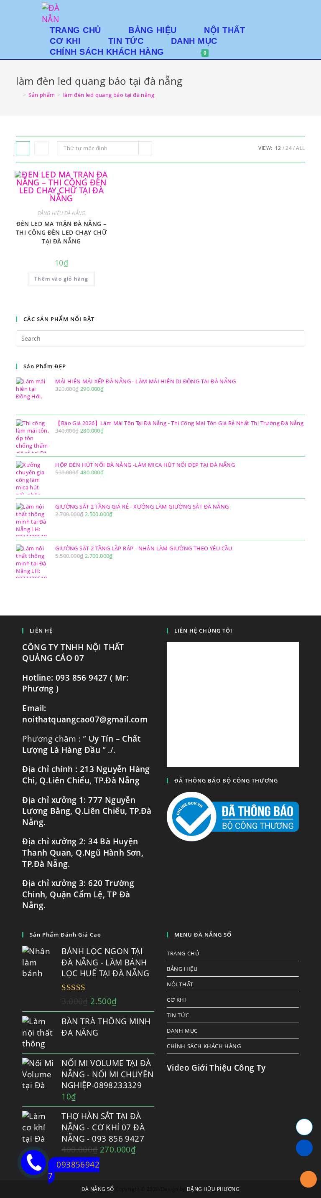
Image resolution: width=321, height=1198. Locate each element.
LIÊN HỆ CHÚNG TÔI (203, 630)
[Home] (18, 95)
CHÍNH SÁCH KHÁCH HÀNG (204, 1046)
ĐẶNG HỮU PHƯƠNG (213, 1189)
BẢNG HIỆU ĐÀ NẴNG (61, 213)
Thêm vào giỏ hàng (61, 278)
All (300, 148)
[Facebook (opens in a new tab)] (276, 8)
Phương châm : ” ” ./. (81, 744)
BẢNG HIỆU (182, 969)
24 (288, 148)
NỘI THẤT (180, 984)
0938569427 (73, 1170)
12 (278, 148)
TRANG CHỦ (183, 953)
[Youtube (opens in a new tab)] (289, 8)
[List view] (41, 148)
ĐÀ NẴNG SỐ (98, 1189)
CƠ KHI (176, 999)
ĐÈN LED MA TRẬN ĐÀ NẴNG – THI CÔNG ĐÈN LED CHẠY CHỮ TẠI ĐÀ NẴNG (61, 232)
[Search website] (228, 51)
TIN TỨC (178, 1015)
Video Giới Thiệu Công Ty (216, 1067)
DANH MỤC (182, 1030)
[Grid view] (23, 148)
